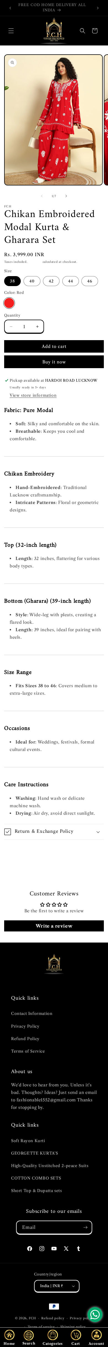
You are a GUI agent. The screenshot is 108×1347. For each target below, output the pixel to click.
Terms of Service (28, 1051)
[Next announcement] (98, 8)
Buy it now (54, 362)
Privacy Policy (25, 1026)
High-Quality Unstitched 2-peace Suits (49, 1165)
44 (70, 281)
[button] (11, 31)
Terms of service (41, 1327)
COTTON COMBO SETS (36, 1178)
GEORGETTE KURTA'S (34, 1153)
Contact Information (31, 1013)
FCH (32, 1318)
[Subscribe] (85, 1227)
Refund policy (52, 1318)
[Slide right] (66, 196)
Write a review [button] (54, 926)
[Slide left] (42, 196)
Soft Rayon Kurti (28, 1140)
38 (12, 281)
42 (51, 281)
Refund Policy (25, 1038)
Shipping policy (73, 1327)
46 (89, 281)
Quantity (12, 315)
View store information (33, 395)
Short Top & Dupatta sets (36, 1190)
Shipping (35, 262)
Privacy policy (81, 1318)
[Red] (9, 303)
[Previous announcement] (10, 8)
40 (32, 281)
